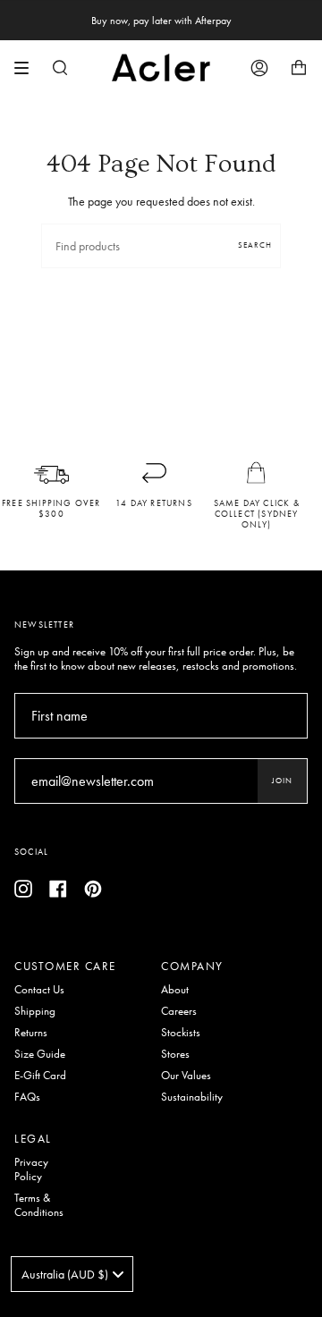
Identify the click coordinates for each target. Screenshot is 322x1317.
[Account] (259, 67)
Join (282, 780)
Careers (179, 1011)
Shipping (34, 1011)
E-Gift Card (40, 1075)
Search (255, 245)
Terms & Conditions (39, 1205)
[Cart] (299, 67)
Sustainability (192, 1097)
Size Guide (39, 1054)
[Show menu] (27, 68)
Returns (30, 1033)
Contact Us (39, 990)
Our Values (186, 1075)
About (175, 990)
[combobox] (72, 1274)
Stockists (180, 1033)
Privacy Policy (31, 1169)
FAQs (27, 1097)
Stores (175, 1054)
